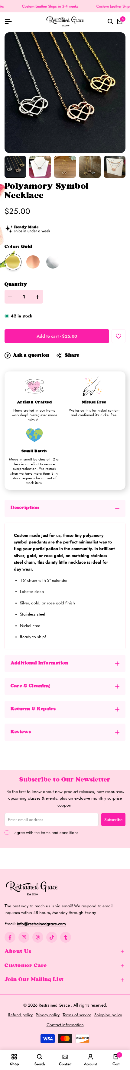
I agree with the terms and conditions (45, 833)
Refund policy (20, 1014)
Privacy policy (48, 1014)
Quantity (16, 284)
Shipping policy (108, 1014)
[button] (118, 336)
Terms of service (77, 1014)
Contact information (65, 1024)
